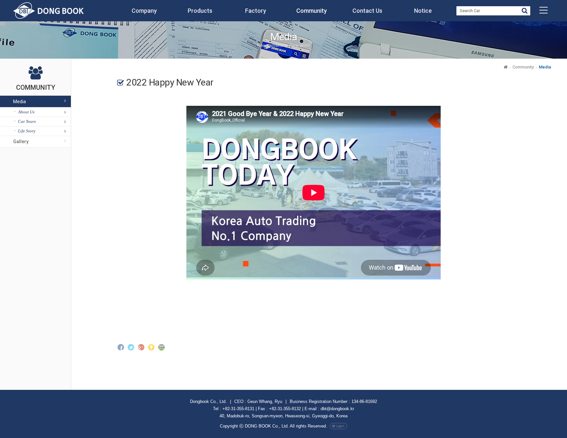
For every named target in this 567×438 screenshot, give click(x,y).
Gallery (21, 141)
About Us (26, 111)
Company (144, 10)
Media (19, 101)
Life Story (26, 130)
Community (311, 10)
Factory (255, 10)
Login (340, 426)
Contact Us (367, 10)
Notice (423, 10)
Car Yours (27, 121)
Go (525, 11)
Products (200, 10)
